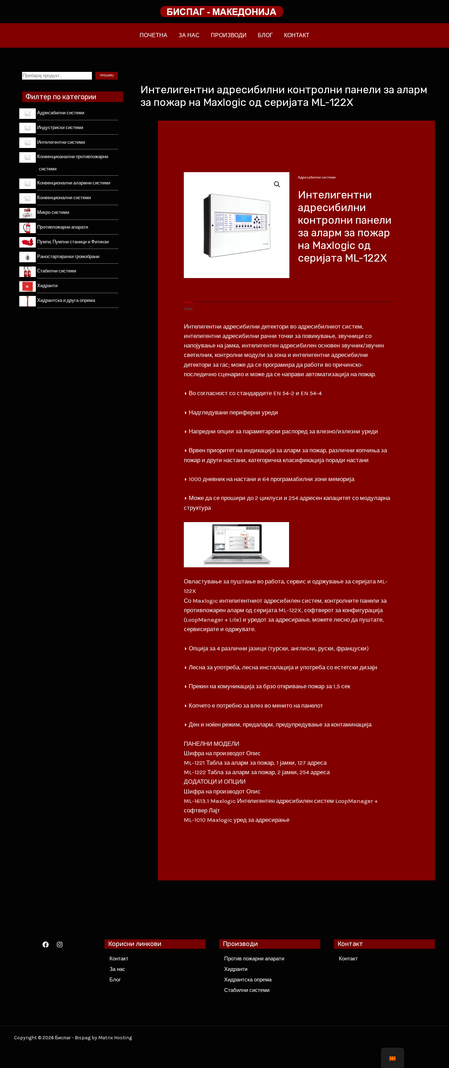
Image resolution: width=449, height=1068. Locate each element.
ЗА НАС (189, 35)
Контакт (118, 958)
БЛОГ (265, 35)
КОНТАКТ (296, 35)
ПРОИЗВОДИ (229, 35)
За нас (117, 969)
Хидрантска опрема (248, 979)
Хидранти (235, 969)
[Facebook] (45, 944)
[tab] (188, 309)
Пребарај (107, 75)
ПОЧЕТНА (153, 35)
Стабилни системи (246, 990)
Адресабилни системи (317, 177)
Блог (115, 979)
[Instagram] (59, 944)
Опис (188, 309)
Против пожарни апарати (254, 958)
